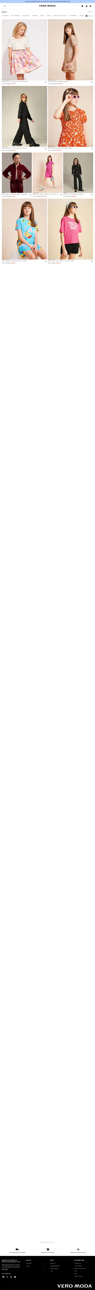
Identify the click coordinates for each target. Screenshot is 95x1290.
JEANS (48, 15)
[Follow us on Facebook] (3, 1277)
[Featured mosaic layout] (87, 16)
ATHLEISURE (5, 15)
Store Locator (78, 1276)
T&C (51, 1271)
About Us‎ (52, 1263)
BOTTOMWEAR (15, 15)
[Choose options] (46, 82)
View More (5, 1269)
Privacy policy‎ (54, 1268)
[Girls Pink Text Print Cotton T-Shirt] (70, 229)
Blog (76, 1273)
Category (28, 1263)
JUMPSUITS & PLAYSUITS (60, 15)
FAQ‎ (76, 1271)
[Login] (87, 6)
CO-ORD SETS (26, 15)
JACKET (42, 15)
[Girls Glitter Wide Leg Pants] (78, 173)
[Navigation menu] (5, 6)
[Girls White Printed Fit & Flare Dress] (24, 49)
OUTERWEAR (73, 15)
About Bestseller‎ (55, 1266)
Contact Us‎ (78, 1263)
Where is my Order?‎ (80, 1268)
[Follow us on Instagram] (11, 1277)
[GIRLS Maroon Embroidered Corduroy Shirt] (17, 173)
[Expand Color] (44, 1266)
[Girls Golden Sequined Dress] (70, 49)
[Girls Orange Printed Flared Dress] (70, 116)
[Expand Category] (44, 1263)
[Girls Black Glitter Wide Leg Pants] (24, 116)
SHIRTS (81, 15)
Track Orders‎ (78, 1266)
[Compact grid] (92, 16)
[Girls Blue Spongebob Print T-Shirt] (24, 229)
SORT (90, 12)
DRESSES (34, 15)
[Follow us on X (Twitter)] (7, 1277)
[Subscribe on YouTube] (15, 1277)
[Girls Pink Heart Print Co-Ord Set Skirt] (48, 173)
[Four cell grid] (89, 16)
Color (27, 1266)
